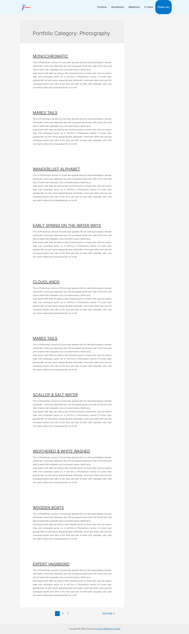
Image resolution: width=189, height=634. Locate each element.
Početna (102, 7)
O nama (149, 7)
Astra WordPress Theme (109, 629)
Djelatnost (134, 7)
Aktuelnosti (117, 7)
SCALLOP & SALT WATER (55, 394)
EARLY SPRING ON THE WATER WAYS (67, 225)
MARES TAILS (45, 112)
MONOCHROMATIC (50, 56)
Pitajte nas (163, 7)
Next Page (108, 613)
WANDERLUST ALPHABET (56, 169)
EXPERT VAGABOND (51, 564)
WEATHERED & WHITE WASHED (61, 451)
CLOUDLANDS (46, 282)
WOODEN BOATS (48, 507)
